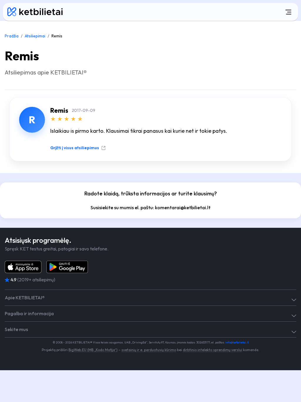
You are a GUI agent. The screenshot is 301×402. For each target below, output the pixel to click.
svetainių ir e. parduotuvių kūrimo (148, 350)
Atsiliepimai (35, 36)
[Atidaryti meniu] (185, 12)
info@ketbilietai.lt (237, 342)
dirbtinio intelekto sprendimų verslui (212, 350)
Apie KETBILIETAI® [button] (25, 297)
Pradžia (12, 36)
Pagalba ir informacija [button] (29, 313)
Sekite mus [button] (16, 329)
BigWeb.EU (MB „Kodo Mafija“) (93, 350)
